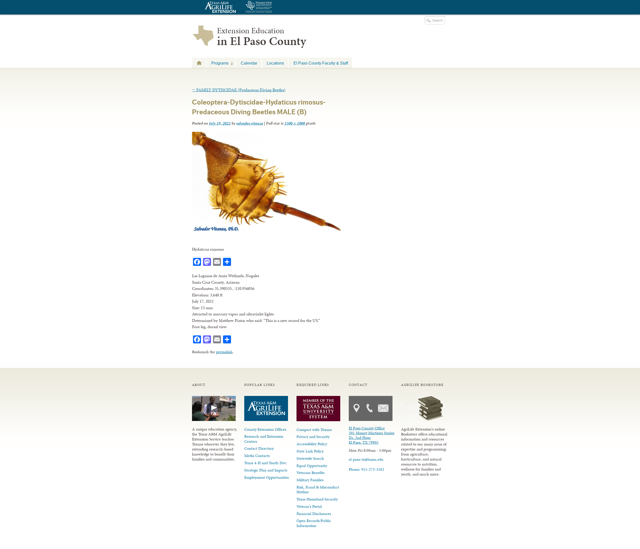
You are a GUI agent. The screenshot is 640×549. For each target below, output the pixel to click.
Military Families (310, 480)
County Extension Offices (265, 429)
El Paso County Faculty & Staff (321, 63)
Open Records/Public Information (313, 523)
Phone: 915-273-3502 (366, 469)
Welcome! (199, 63)
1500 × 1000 (294, 123)
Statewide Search (310, 458)
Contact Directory (259, 448)
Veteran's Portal (309, 506)
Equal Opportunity (311, 465)
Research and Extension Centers (263, 438)
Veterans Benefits (310, 472)
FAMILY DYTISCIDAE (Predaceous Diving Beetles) (239, 90)
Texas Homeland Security (317, 499)
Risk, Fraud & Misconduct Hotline (317, 489)
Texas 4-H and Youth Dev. (265, 463)
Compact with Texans (314, 429)
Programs (217, 63)
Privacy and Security (313, 436)
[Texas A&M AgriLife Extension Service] (219, 8)
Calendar (249, 63)
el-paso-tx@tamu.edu (366, 459)
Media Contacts (257, 455)
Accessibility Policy (311, 444)
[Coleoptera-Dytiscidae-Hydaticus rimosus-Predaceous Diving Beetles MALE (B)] (268, 231)
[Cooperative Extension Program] (272, 7)
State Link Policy (310, 451)
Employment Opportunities (266, 477)
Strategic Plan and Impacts (265, 470)
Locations (275, 63)
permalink (224, 352)
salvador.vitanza (249, 123)
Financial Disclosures (313, 513)
